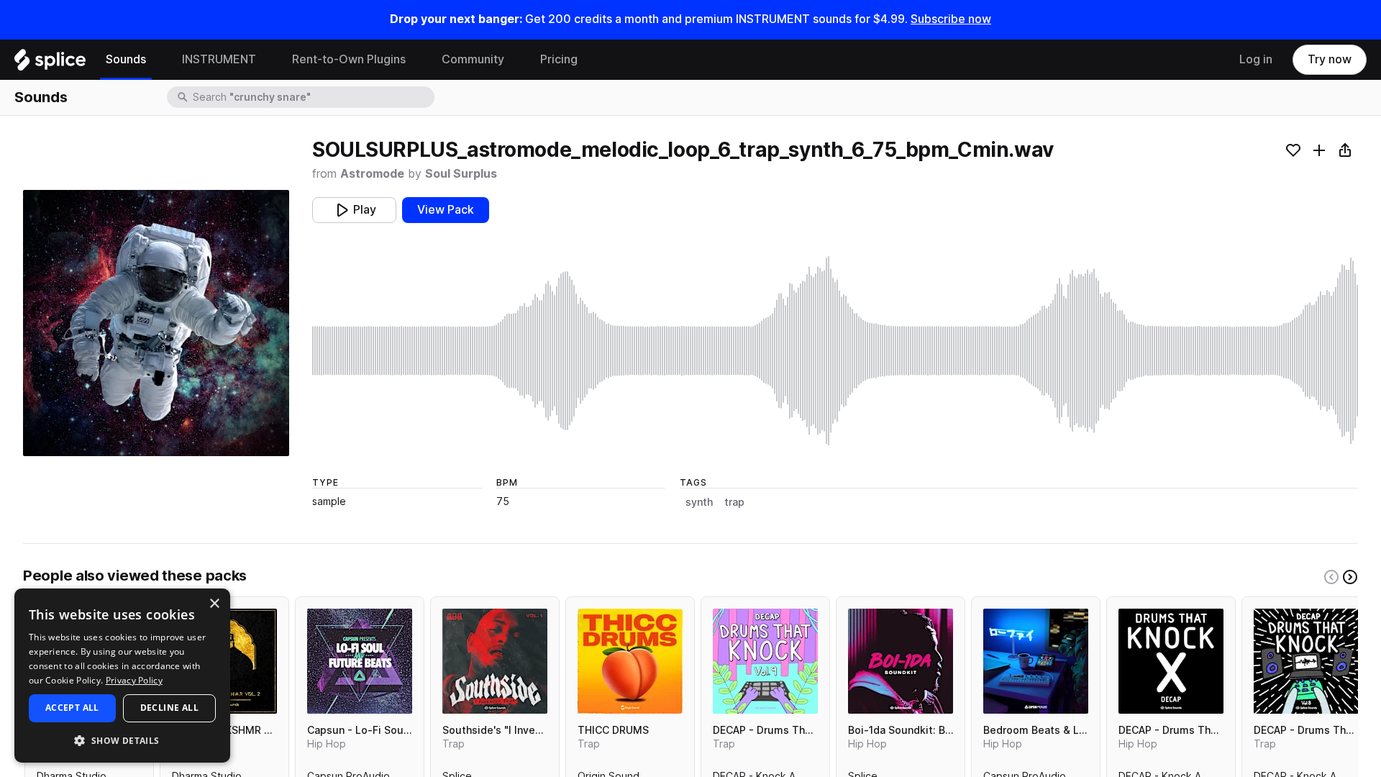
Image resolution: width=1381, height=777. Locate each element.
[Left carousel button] (1331, 577)
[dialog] (122, 676)
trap (734, 502)
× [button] (214, 604)
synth (699, 502)
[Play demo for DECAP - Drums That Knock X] (1171, 661)
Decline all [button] (169, 707)
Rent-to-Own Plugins (349, 59)
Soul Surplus (461, 174)
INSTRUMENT (219, 59)
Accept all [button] (72, 707)
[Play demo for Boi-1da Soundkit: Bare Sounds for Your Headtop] (900, 661)
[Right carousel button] (1350, 577)
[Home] (50, 63)
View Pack (445, 210)
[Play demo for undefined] (156, 323)
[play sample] (835, 350)
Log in (1255, 59)
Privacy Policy (134, 680)
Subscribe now (951, 19)
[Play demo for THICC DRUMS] (630, 661)
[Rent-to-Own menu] (416, 60)
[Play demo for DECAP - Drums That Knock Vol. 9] (765, 661)
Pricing (559, 59)
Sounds (126, 59)
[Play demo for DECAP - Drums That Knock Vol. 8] (1306, 661)
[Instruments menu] (267, 60)
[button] (122, 740)
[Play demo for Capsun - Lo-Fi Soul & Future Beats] (359, 661)
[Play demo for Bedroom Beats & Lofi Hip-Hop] (1036, 661)
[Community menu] (515, 60)
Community (473, 59)
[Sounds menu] (157, 60)
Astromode (372, 174)
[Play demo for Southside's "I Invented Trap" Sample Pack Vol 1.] (495, 661)
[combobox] (312, 97)
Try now (1330, 59)
